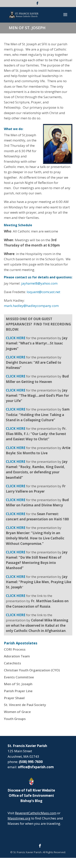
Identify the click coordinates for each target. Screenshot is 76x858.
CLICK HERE (15, 576)
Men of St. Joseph (18, 684)
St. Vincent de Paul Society (25, 704)
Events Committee (19, 677)
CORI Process (15, 649)
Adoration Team (17, 656)
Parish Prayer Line (18, 691)
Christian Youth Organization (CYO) (32, 670)
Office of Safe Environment (31, 795)
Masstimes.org (19, 818)
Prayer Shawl (14, 698)
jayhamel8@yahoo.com (39, 283)
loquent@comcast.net (43, 292)
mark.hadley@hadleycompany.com (31, 305)
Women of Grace (17, 711)
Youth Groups (15, 718)
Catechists (12, 663)
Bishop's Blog (31, 801)
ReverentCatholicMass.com (35, 813)
